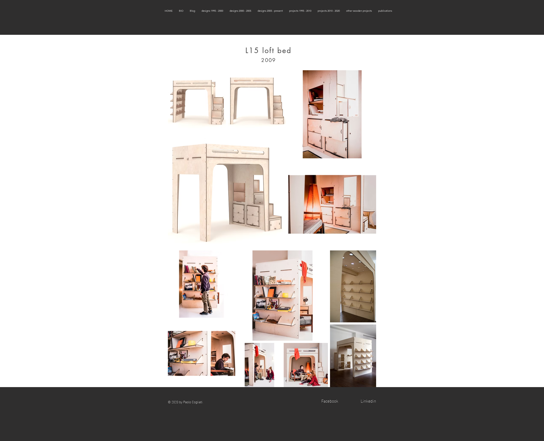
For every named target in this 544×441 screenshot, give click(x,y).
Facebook (329, 400)
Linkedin (368, 400)
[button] (212, 10)
